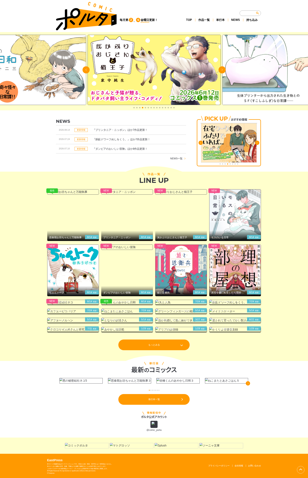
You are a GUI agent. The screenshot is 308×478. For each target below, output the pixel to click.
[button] (134, 107)
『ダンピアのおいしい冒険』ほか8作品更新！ (120, 148)
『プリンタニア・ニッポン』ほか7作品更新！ (120, 129)
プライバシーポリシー (219, 465)
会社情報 (239, 465)
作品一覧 (204, 19)
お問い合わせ (254, 465)
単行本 (220, 19)
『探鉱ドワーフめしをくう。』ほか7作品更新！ (121, 139)
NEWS (235, 19)
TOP (189, 19)
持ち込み (252, 19)
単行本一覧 (154, 399)
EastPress (55, 460)
